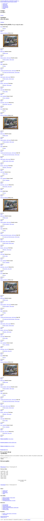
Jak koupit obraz (5, 7)
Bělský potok (2, 51)
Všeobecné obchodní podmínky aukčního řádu (10, 507)
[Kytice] (4, 28)
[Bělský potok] (5, 53)
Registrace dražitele (13, 1)
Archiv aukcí (5, 4)
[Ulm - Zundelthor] (6, 180)
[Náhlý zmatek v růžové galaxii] (8, 78)
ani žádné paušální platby (8, 442)
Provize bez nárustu (6, 498)
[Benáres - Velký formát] (7, 85)
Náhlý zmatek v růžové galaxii (5, 77)
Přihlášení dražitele (7, 1)
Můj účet (1, 1)
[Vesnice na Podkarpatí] (11, 46)
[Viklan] (4, 66)
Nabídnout (2, 22)
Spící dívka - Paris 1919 (4, 102)
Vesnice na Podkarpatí (4, 33)
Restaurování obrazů (6, 499)
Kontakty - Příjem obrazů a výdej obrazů (9, 513)
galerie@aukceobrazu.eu (4, 516)
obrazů (4, 449)
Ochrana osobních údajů (7, 506)
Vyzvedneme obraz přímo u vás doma (9, 500)
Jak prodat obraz (5, 6)
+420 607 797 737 (3, 517)
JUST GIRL (2, 89)
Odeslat (2, 458)
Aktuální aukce (5, 3)
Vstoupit (1, 15)
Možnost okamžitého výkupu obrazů (9, 497)
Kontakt (4, 8)
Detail (1, 31)
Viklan (1, 64)
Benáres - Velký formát (4, 83)
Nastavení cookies (6, 509)
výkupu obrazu (6, 438)
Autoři (4, 493)
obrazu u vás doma (7, 446)
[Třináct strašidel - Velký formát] (8, 59)
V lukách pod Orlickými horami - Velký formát (8, 70)
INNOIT (28, 519)
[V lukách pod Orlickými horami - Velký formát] (11, 72)
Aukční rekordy (5, 5)
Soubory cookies (5, 508)
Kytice (1, 26)
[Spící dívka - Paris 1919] (7, 104)
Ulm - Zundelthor (3, 96)
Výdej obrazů (5, 514)
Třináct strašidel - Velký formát (5, 57)
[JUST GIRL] (5, 91)
